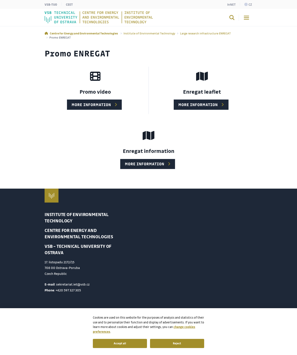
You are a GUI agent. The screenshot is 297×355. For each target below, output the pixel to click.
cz (250, 4)
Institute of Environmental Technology (149, 33)
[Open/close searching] (232, 18)
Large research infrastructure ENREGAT (205, 33)
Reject (177, 343)
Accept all (120, 343)
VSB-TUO (51, 4)
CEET (69, 4)
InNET (231, 4)
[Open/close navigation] (246, 18)
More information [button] (91, 104)
